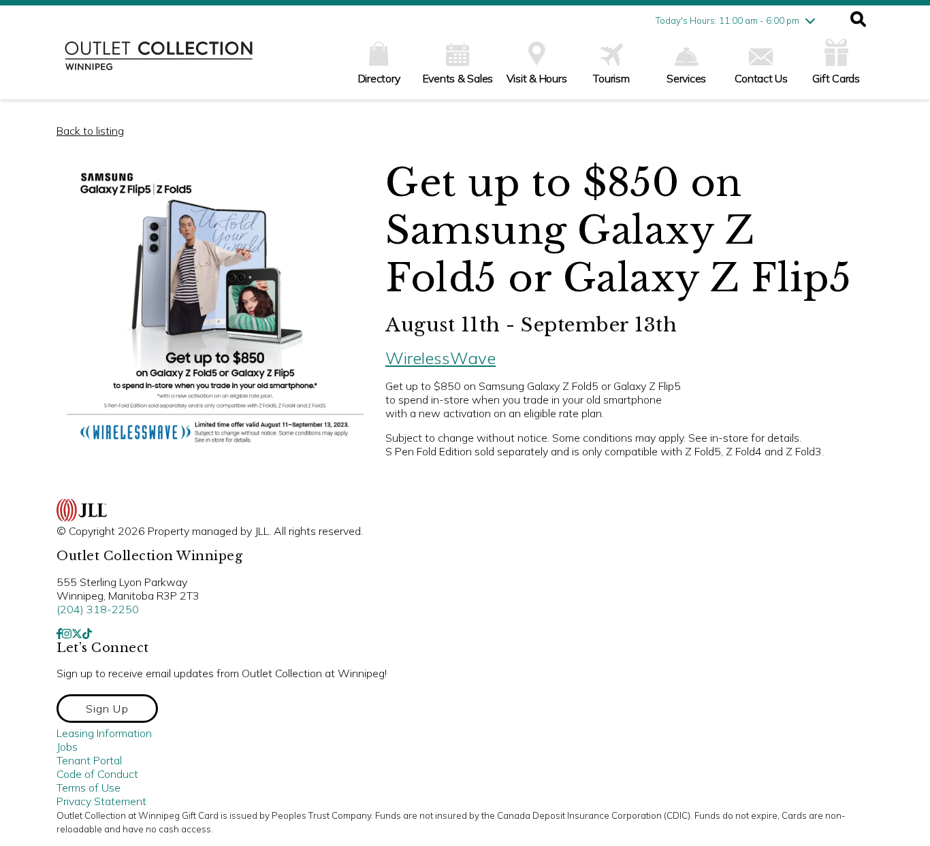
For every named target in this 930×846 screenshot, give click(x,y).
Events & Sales (458, 78)
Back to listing (90, 130)
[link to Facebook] (59, 633)
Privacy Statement (101, 801)
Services (686, 78)
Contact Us (761, 78)
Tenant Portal (89, 760)
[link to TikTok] (87, 633)
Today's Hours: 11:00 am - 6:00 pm (727, 20)
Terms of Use (89, 787)
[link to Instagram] (66, 633)
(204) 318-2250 (98, 609)
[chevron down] (810, 20)
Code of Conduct (97, 774)
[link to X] (76, 633)
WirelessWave (440, 358)
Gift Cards (836, 78)
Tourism (611, 78)
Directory (379, 78)
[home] (159, 62)
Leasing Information (104, 733)
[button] (858, 20)
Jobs (67, 746)
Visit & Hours (537, 78)
